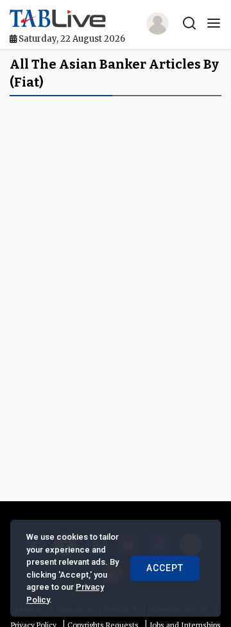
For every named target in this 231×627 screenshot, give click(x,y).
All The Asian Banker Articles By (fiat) (114, 73)
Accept (165, 568)
